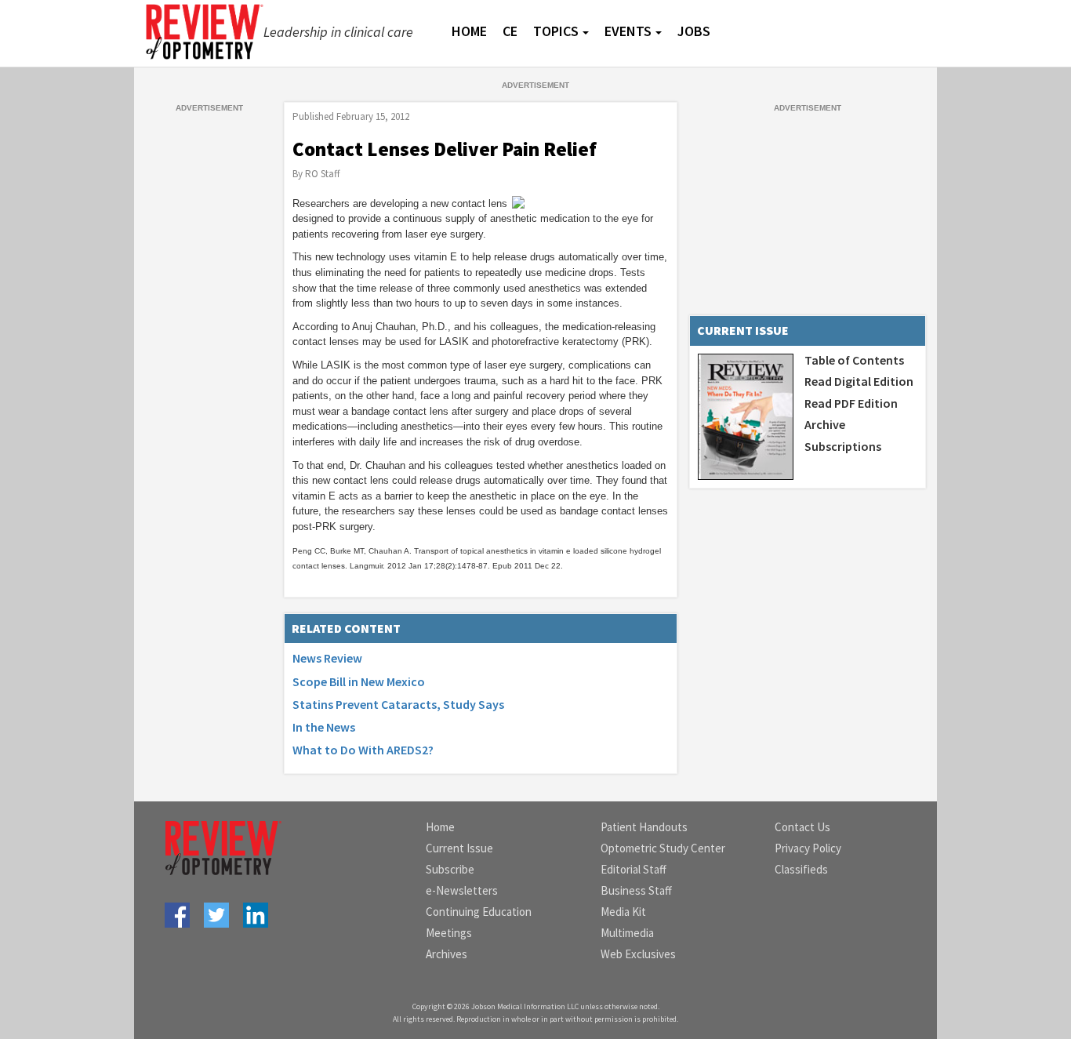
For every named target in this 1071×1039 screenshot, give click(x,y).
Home (440, 827)
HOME (469, 31)
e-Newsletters (462, 890)
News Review (327, 658)
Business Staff (636, 890)
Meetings (449, 932)
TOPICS (556, 31)
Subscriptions (842, 446)
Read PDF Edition (851, 403)
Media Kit (623, 911)
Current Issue (459, 848)
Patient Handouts (644, 827)
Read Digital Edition (858, 381)
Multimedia (627, 932)
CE (510, 31)
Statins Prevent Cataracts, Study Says (398, 704)
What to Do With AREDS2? (363, 749)
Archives (446, 954)
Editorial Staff (633, 869)
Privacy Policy (808, 848)
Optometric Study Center (663, 848)
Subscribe (450, 869)
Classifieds (801, 869)
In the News (323, 727)
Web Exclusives (638, 954)
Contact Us (802, 827)
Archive (824, 424)
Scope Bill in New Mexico (358, 681)
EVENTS (628, 31)
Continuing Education (479, 911)
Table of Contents (854, 360)
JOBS (693, 31)
